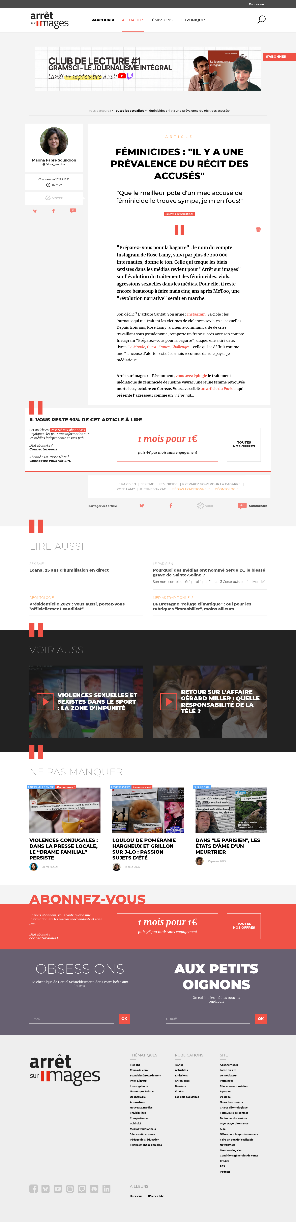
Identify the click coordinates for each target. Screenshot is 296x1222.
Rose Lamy (126, 489)
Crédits (224, 1161)
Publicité (135, 1123)
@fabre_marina (53, 164)
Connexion (256, 4)
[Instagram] (70, 1192)
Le (136, 347)
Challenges (180, 347)
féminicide (168, 484)
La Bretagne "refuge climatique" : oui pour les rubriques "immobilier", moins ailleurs (202, 606)
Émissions (162, 20)
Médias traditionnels (191, 489)
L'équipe (225, 1096)
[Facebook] (33, 1192)
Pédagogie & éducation (144, 1139)
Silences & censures (142, 1134)
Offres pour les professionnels (239, 1134)
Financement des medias (146, 1144)
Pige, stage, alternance (234, 1123)
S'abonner (276, 56)
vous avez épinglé (191, 375)
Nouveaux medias (141, 1107)
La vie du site (228, 1070)
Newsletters (227, 1144)
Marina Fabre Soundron (54, 160)
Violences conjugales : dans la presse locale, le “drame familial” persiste (63, 849)
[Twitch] (82, 1192)
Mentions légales (230, 1150)
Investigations (139, 1086)
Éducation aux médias (233, 1086)
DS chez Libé (156, 1196)
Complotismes (139, 1118)
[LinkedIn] (106, 1192)
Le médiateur (228, 1075)
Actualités (133, 20)
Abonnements (229, 1064)
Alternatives (137, 1102)
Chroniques (193, 20)
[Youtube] (58, 1192)
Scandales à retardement (145, 1075)
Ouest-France (158, 347)
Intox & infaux (138, 1080)
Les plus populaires (187, 1096)
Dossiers (180, 1086)
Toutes (179, 1064)
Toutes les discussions (233, 1118)
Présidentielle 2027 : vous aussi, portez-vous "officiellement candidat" (77, 606)
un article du (219, 388)
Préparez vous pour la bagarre (211, 484)
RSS (222, 1166)
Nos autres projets (231, 1102)
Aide (223, 1128)
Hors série (136, 1196)
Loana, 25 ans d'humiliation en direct (69, 570)
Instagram (196, 314)
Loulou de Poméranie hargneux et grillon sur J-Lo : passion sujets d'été (144, 849)
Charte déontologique (234, 1107)
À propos (225, 1091)
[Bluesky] (46, 1192)
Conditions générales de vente (239, 1155)
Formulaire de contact (234, 1112)
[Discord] (94, 1192)
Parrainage (227, 1080)
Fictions (135, 1064)
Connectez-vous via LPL (50, 461)
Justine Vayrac (153, 489)
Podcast (225, 1171)
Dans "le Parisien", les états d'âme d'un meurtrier (228, 846)
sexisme (147, 484)
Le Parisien (126, 484)
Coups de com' (139, 1070)
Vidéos (179, 1091)
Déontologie (227, 489)
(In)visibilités (138, 1112)
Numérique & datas (142, 1091)
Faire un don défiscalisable (237, 1139)
